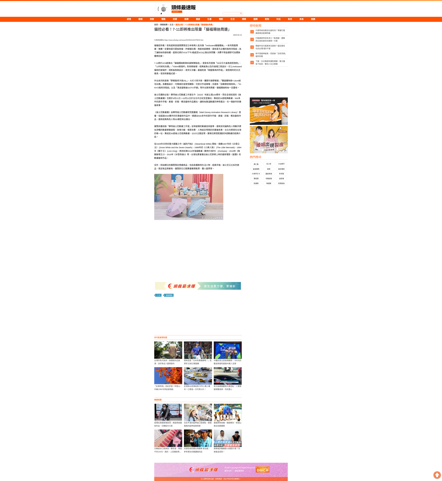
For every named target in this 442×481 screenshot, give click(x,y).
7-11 (158, 295)
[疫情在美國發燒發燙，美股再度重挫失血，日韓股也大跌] (168, 412)
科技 (278, 19)
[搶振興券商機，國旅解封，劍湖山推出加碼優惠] (228, 412)
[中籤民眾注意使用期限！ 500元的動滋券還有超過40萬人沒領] (228, 350)
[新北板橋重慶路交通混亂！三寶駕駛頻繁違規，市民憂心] (228, 376)
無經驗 (268, 183)
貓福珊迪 (169, 295)
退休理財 (281, 169)
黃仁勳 (256, 164)
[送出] (241, 13)
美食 (302, 19)
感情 (129, 19)
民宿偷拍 (281, 183)
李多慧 (281, 174)
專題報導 (163, 25)
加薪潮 (281, 178)
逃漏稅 (256, 183)
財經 (175, 19)
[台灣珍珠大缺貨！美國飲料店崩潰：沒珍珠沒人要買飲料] (168, 350)
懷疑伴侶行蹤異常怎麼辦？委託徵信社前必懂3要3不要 (270, 47)
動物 (267, 19)
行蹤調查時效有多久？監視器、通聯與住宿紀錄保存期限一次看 (270, 39)
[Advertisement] (198, 317)
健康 (198, 19)
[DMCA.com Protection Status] (262, 469)
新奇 (290, 19)
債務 (244, 19)
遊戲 (313, 19)
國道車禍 (269, 174)
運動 (163, 19)
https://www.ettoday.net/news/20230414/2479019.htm (183, 40)
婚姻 (140, 19)
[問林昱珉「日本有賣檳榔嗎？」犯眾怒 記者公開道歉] (198, 350)
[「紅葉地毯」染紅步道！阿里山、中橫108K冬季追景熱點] (168, 376)
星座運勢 (256, 169)
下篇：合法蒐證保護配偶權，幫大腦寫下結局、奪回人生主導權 (270, 62)
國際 (255, 19)
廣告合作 (228, 471)
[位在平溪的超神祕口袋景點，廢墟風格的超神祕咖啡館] (198, 412)
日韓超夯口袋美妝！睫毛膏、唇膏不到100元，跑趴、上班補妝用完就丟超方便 (168, 452)
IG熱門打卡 (256, 174)
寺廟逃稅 (269, 178)
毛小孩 (268, 164)
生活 (232, 19)
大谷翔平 (281, 164)
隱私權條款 (239, 471)
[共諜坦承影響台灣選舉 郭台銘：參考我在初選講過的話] (198, 438)
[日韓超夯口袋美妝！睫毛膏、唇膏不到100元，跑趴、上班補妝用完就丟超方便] (168, 438)
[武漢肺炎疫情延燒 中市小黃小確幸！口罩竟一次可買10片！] (198, 376)
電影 (221, 19)
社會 (209, 19)
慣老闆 (256, 178)
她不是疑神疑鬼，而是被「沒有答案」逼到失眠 (271, 55)
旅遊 (152, 19)
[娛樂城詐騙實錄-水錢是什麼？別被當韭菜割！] (228, 438)
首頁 (156, 25)
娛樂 (186, 19)
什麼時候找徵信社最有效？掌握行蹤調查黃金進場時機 (270, 31)
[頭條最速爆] (176, 8)
